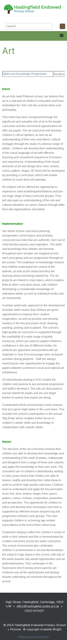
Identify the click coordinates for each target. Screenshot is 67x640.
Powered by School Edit (33, 637)
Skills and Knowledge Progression (25, 73)
